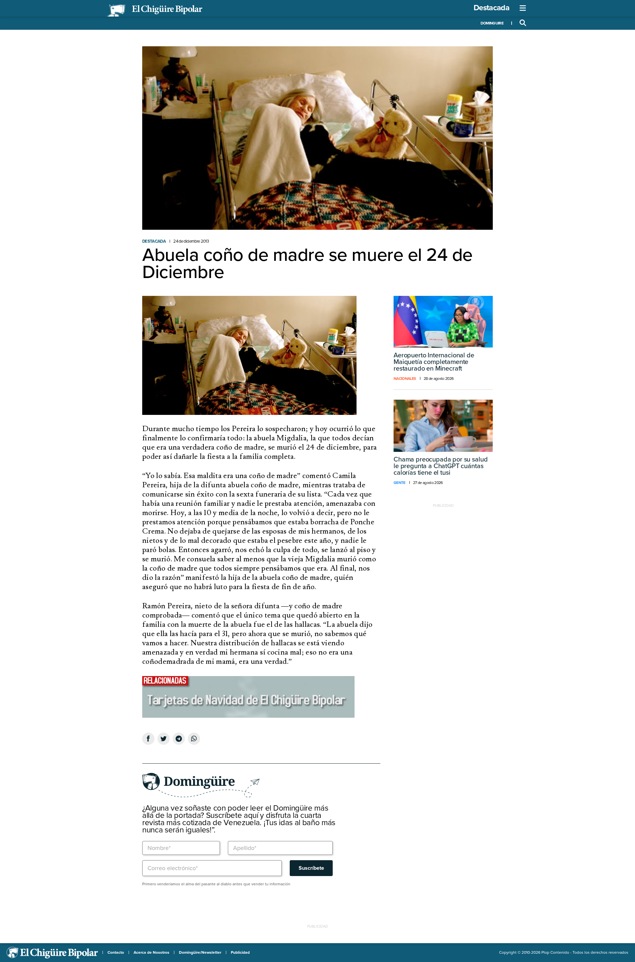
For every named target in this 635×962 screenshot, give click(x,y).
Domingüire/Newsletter (200, 952)
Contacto (115, 952)
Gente (399, 482)
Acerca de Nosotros (151, 952)
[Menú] (523, 8)
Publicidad (240, 952)
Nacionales (405, 378)
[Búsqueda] (523, 23)
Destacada (491, 8)
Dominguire (492, 23)
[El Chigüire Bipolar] (154, 10)
